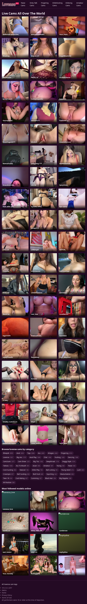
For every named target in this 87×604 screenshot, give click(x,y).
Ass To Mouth (22, 466)
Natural (24, 470)
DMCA (4, 590)
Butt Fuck (38, 474)
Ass (41, 453)
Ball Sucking (23, 474)
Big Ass (21, 457)
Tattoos (7, 466)
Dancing (73, 457)
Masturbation (67, 474)
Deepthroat (52, 461)
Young (60, 466)
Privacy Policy (7, 595)
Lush (80, 470)
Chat (47, 457)
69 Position (8, 482)
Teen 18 (7, 478)
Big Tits (38, 461)
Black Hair (50, 478)
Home (4, 593)
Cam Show (24, 461)
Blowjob (8, 453)
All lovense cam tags (9, 584)
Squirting (52, 474)
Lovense (8, 457)
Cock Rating (22, 478)
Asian (36, 466)
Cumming (36, 478)
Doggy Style (68, 461)
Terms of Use (7, 598)
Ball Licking (52, 470)
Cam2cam (8, 461)
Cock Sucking (9, 470)
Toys (30, 453)
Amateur (48, 466)
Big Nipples (65, 478)
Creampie (8, 474)
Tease (71, 466)
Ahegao (53, 453)
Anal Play (35, 457)
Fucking (59, 457)
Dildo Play (37, 470)
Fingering (66, 453)
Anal (20, 453)
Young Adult (67, 470)
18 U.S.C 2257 (7, 588)
